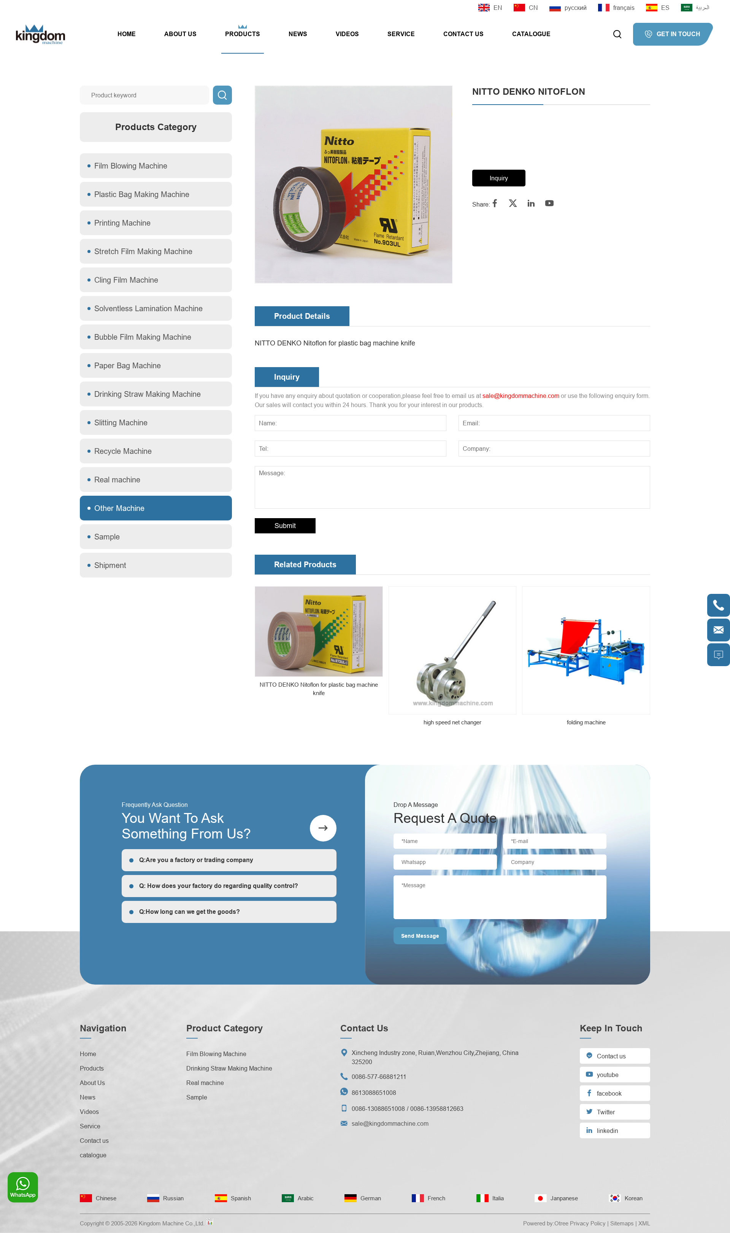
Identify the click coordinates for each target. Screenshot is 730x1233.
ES (665, 7)
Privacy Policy (588, 1223)
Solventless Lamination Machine (148, 308)
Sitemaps (622, 1223)
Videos (347, 34)
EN (498, 7)
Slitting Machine (121, 422)
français (624, 7)
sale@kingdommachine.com (520, 395)
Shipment (110, 565)
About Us (180, 34)
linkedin (602, 1130)
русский (576, 7)
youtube (602, 1074)
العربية (702, 7)
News (298, 34)
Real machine (117, 479)
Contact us (463, 34)
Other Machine (119, 508)
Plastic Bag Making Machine (141, 194)
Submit (285, 526)
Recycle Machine (123, 451)
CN (533, 7)
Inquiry (499, 178)
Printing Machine (122, 222)
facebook (604, 1093)
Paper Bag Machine (127, 365)
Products (242, 34)
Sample (107, 536)
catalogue (531, 34)
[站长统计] (210, 1223)
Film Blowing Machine (130, 165)
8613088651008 (374, 1092)
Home (126, 34)
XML (644, 1223)
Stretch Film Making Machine (143, 251)
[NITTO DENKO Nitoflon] (353, 184)
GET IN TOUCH (672, 34)
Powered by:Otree (545, 1223)
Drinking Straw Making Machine (147, 394)
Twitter (600, 1111)
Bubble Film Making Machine (142, 337)
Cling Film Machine (126, 279)
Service (401, 34)
